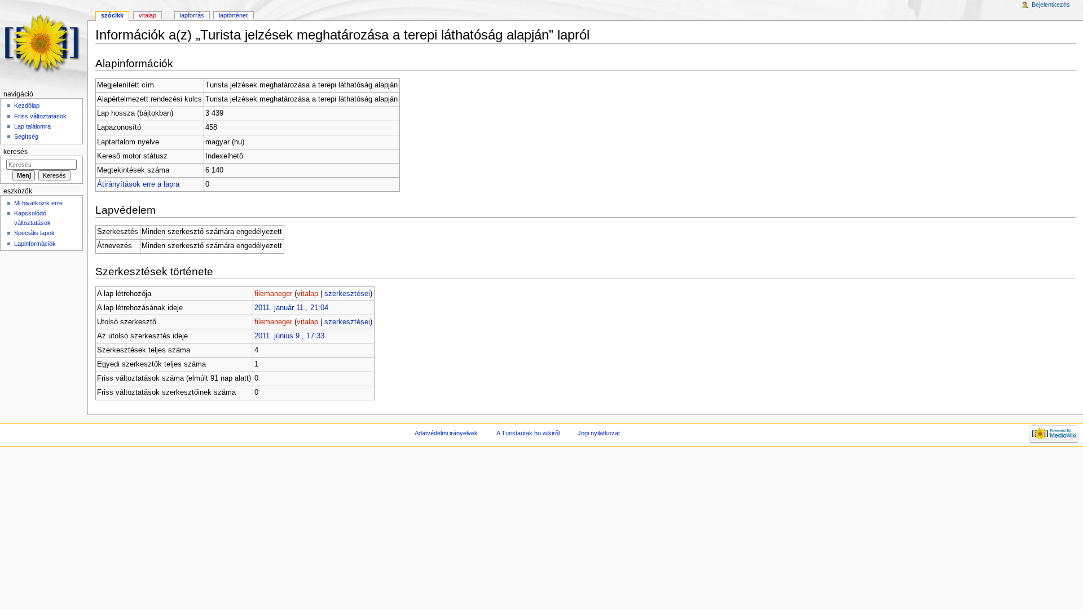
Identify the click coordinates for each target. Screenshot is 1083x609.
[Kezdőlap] (43, 43)
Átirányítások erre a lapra (138, 184)
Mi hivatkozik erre (38, 203)
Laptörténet (233, 15)
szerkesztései (347, 294)
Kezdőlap (26, 105)
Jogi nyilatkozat (599, 433)
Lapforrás (192, 15)
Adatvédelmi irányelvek (446, 433)
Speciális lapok (34, 233)
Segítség (26, 136)
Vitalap (147, 15)
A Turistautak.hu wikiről (528, 433)
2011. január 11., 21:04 (291, 308)
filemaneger (273, 294)
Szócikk (112, 15)
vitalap (307, 294)
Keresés (15, 151)
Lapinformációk (35, 243)
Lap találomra (32, 126)
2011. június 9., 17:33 (289, 336)
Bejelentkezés (1051, 4)
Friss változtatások (40, 116)
